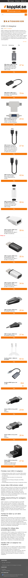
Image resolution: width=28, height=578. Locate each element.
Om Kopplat (11, 1)
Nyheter (18, 1)
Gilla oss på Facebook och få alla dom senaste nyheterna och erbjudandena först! (13, 575)
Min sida (24, 1)
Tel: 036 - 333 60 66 (6, 562)
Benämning (11, 45)
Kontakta (4, 569)
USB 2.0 (5, 28)
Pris (19, 45)
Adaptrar (10, 28)
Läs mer (24, 41)
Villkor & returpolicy (6, 570)
